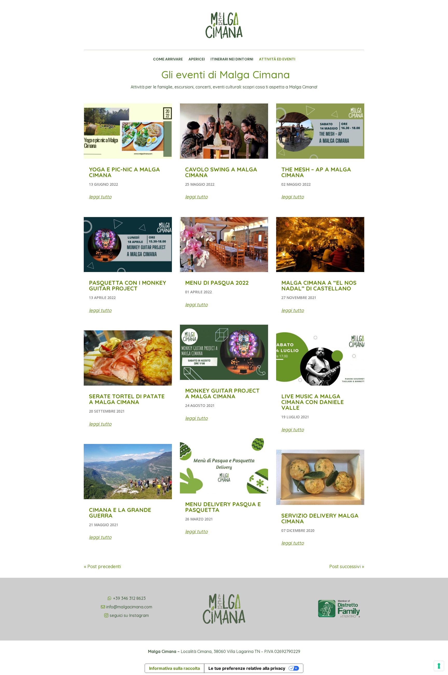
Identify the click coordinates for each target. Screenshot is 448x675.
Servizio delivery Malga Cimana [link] (320, 518)
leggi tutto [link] (100, 197)
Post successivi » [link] (346, 566)
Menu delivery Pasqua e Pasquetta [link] (223, 506)
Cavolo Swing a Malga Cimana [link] (221, 172)
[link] (224, 45)
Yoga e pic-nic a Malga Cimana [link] (124, 172)
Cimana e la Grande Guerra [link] (120, 512)
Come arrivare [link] (168, 59)
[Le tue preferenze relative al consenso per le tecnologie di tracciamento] (439, 666)
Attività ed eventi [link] (277, 59)
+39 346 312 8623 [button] (129, 598)
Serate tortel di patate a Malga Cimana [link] (127, 399)
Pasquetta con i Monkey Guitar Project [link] (127, 285)
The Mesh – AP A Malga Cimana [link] (316, 172)
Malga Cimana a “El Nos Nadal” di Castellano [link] (318, 285)
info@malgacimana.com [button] (129, 606)
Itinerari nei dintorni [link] (232, 59)
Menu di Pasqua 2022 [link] (217, 282)
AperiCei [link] (196, 59)
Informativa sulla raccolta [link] (174, 668)
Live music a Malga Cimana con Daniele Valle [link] (312, 402)
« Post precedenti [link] (102, 566)
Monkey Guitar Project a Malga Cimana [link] (222, 393)
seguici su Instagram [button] (129, 615)
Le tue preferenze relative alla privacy (246, 668)
